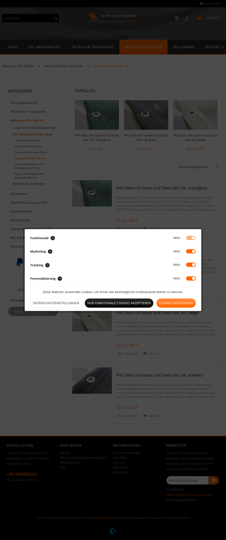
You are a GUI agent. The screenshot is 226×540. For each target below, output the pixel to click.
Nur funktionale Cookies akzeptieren (119, 303)
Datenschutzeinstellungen (56, 303)
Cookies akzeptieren (176, 303)
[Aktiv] (191, 238)
